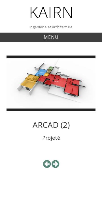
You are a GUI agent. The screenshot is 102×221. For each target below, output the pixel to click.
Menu (51, 37)
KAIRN (51, 12)
